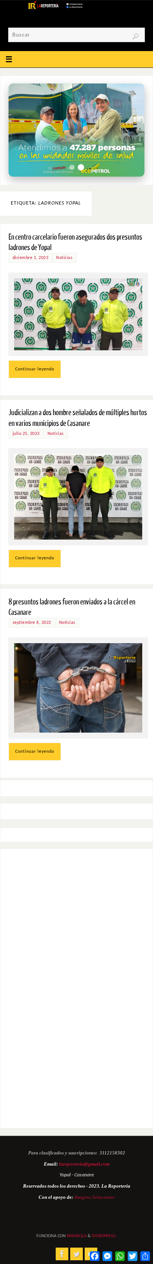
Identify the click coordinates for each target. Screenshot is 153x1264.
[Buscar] (135, 36)
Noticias (64, 258)
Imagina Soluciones (94, 1197)
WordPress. (104, 1236)
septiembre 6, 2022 (32, 622)
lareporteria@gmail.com (84, 1164)
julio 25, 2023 (26, 434)
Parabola (77, 1236)
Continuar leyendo (34, 369)
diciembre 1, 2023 (31, 258)
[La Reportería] (62, 1254)
